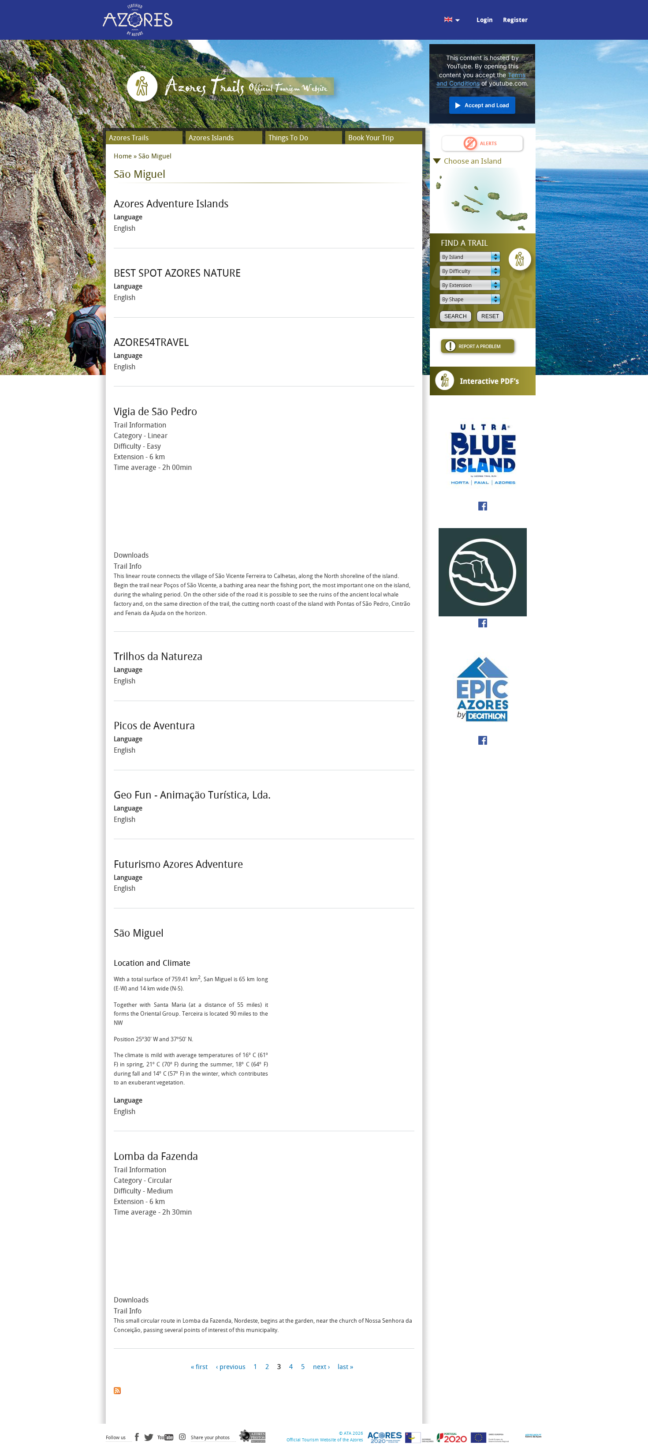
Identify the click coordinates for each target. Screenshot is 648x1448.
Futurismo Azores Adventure (178, 864)
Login (485, 20)
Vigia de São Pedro (155, 412)
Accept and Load (487, 105)
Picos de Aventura (154, 726)
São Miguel (139, 933)
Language (128, 217)
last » (345, 1367)
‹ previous (231, 1367)
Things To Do (288, 138)
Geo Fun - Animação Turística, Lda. (192, 795)
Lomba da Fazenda (156, 1157)
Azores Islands (211, 138)
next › (321, 1367)
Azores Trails (129, 138)
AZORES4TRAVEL (151, 343)
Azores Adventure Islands (171, 204)
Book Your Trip (371, 138)
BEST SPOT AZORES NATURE (177, 273)
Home (123, 156)
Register (515, 20)
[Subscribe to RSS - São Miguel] (117, 1388)
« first (199, 1367)
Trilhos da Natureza (158, 657)
